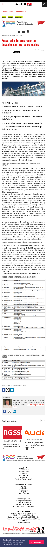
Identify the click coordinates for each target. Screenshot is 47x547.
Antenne (23, 486)
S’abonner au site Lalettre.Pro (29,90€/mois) (23, 517)
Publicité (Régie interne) (23, 479)
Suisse (25, 385)
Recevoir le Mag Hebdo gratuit (23, 506)
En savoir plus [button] (16, 544)
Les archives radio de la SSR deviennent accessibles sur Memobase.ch (11, 445)
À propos (23, 473)
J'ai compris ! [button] (36, 542)
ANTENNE (10, 17)
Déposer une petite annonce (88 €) (23, 513)
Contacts (23, 477)
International (18, 17)
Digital (23, 492)
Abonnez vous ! (20, 12)
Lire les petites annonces (23, 501)
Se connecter (7, 12)
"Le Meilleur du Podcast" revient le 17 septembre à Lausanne (23, 106)
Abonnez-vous (23, 470)
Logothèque (23, 475)
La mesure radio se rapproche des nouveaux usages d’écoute (23, 123)
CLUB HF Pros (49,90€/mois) (23, 515)
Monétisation (23, 490)
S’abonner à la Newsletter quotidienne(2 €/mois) (24, 519)
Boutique (23, 521)
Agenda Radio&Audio (23, 502)
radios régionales (16, 385)
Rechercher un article (23, 504)
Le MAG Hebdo (23, 494)
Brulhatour (6, 397)
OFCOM (8, 385)
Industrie (23, 488)
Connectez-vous (23, 472)
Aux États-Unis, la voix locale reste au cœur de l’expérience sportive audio (34, 444)
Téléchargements (23, 523)
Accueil (4, 17)
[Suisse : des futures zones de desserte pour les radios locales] (23, 82)
